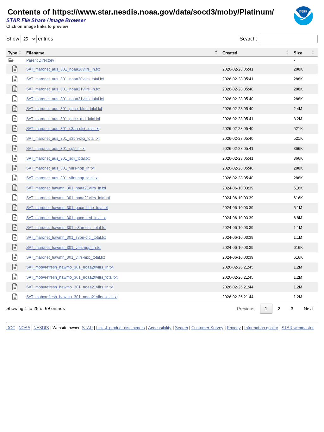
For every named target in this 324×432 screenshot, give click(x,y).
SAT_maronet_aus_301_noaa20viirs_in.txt (63, 69)
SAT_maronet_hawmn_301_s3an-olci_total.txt (66, 227)
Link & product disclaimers (120, 327)
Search (181, 327)
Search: (248, 38)
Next (308, 308)
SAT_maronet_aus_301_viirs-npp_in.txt (60, 168)
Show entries (29, 38)
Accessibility (159, 327)
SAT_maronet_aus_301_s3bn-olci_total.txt (62, 138)
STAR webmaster (298, 327)
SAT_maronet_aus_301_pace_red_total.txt (63, 119)
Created (229, 53)
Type (12, 53)
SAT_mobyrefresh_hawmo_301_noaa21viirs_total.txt (71, 297)
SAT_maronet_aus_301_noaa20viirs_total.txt (65, 79)
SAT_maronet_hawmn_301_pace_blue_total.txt (67, 208)
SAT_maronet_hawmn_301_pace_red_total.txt (66, 218)
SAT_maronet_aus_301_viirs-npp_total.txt (62, 178)
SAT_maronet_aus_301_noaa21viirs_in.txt (63, 89)
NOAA (24, 327)
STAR (87, 327)
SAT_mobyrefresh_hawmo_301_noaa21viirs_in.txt (69, 287)
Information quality (261, 327)
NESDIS (41, 327)
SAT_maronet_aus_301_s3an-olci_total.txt (62, 129)
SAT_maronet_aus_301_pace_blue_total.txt (64, 109)
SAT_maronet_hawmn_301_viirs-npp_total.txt (65, 257)
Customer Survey (207, 327)
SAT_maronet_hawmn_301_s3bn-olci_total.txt (66, 237)
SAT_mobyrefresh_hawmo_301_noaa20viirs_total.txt (71, 277)
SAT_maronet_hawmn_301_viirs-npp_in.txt (63, 247)
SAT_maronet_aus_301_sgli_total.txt (58, 158)
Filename (35, 53)
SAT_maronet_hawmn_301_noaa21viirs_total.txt (68, 198)
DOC (10, 327)
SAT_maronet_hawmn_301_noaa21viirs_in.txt (66, 188)
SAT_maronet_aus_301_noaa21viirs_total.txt (65, 99)
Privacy (234, 327)
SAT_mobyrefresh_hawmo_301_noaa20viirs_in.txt (69, 267)
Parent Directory (40, 60)
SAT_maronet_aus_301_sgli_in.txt (55, 148)
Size (298, 53)
